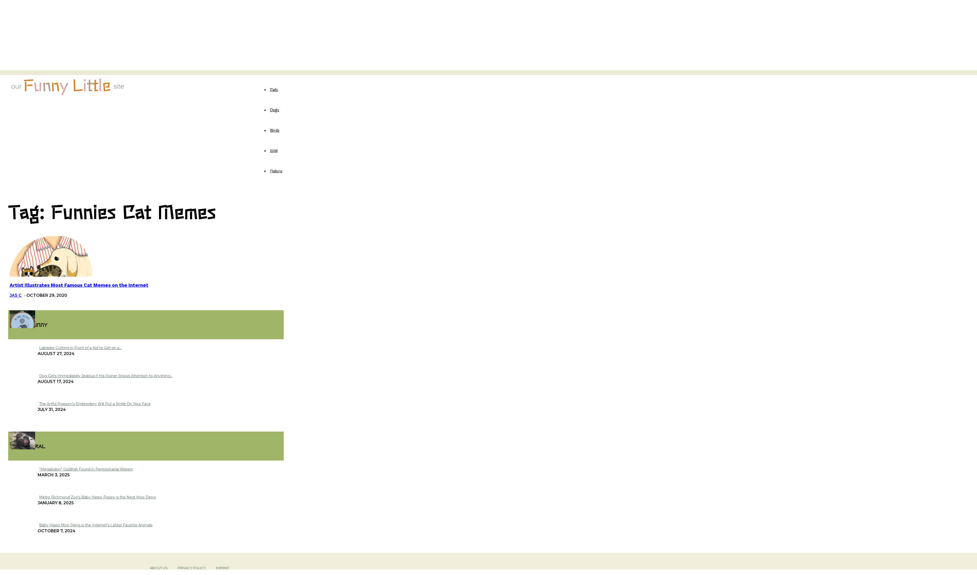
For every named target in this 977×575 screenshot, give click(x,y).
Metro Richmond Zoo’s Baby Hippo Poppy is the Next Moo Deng (97, 497)
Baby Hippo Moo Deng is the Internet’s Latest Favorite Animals (95, 525)
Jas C (16, 295)
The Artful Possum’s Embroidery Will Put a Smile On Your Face (95, 404)
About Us (159, 568)
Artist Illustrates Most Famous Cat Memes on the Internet (79, 285)
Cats (274, 89)
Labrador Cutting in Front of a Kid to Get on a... (80, 348)
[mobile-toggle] (9, 72)
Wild (274, 150)
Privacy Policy (192, 568)
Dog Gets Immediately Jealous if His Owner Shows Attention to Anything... (106, 376)
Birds (274, 130)
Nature (276, 171)
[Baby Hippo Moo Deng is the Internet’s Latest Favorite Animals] (22, 448)
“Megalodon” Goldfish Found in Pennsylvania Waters (86, 469)
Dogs (274, 110)
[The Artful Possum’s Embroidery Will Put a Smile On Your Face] (22, 326)
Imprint (222, 568)
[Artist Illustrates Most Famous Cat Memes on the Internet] (51, 275)
